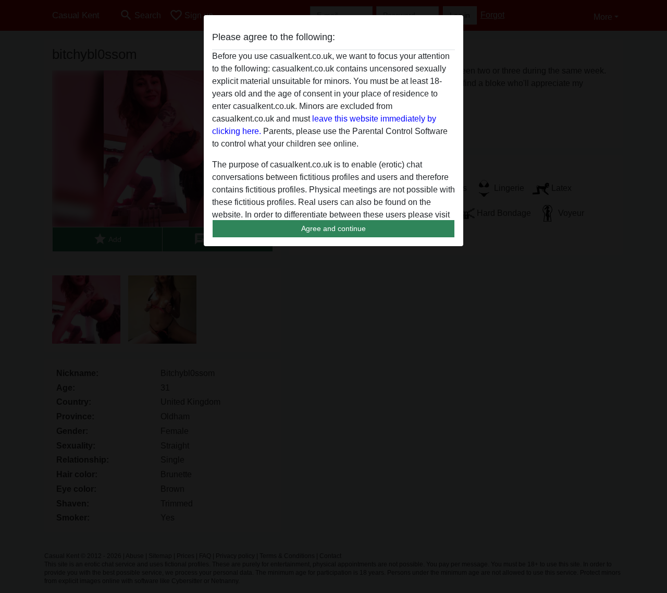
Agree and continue (333, 228)
